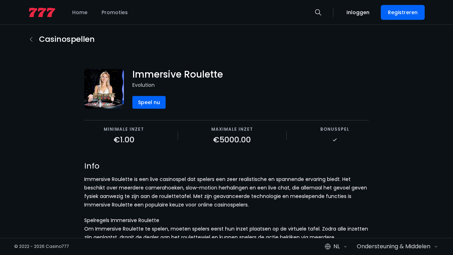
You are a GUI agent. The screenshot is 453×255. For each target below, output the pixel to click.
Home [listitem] (79, 12)
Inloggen (357, 12)
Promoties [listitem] (115, 12)
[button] (318, 12)
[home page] (42, 12)
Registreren (403, 12)
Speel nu (149, 102)
